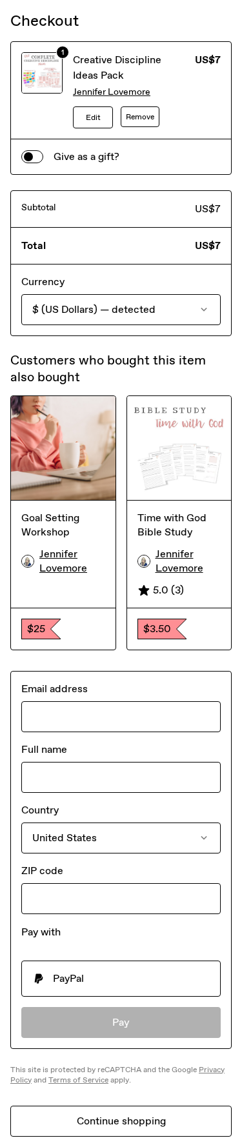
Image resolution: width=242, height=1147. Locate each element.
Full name (44, 749)
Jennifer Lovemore (111, 91)
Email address (54, 689)
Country (40, 810)
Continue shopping (121, 1121)
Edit (93, 117)
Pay (121, 1022)
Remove (140, 116)
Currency (43, 281)
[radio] (121, 979)
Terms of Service (78, 1079)
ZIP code (42, 870)
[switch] (32, 156)
